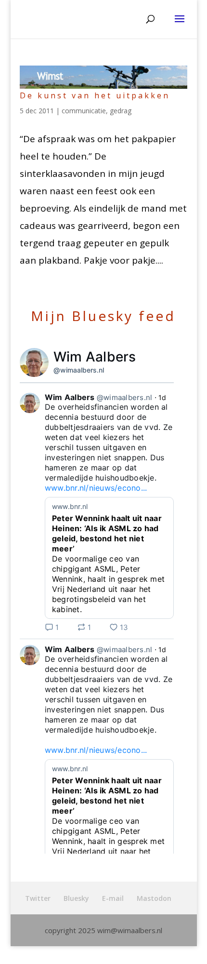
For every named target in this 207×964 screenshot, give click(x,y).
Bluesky (76, 898)
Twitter (38, 898)
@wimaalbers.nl (78, 370)
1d (162, 397)
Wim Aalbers (94, 356)
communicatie (84, 110)
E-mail (113, 898)
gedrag (120, 110)
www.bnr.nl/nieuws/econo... (96, 488)
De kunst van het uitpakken (95, 95)
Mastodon (154, 898)
